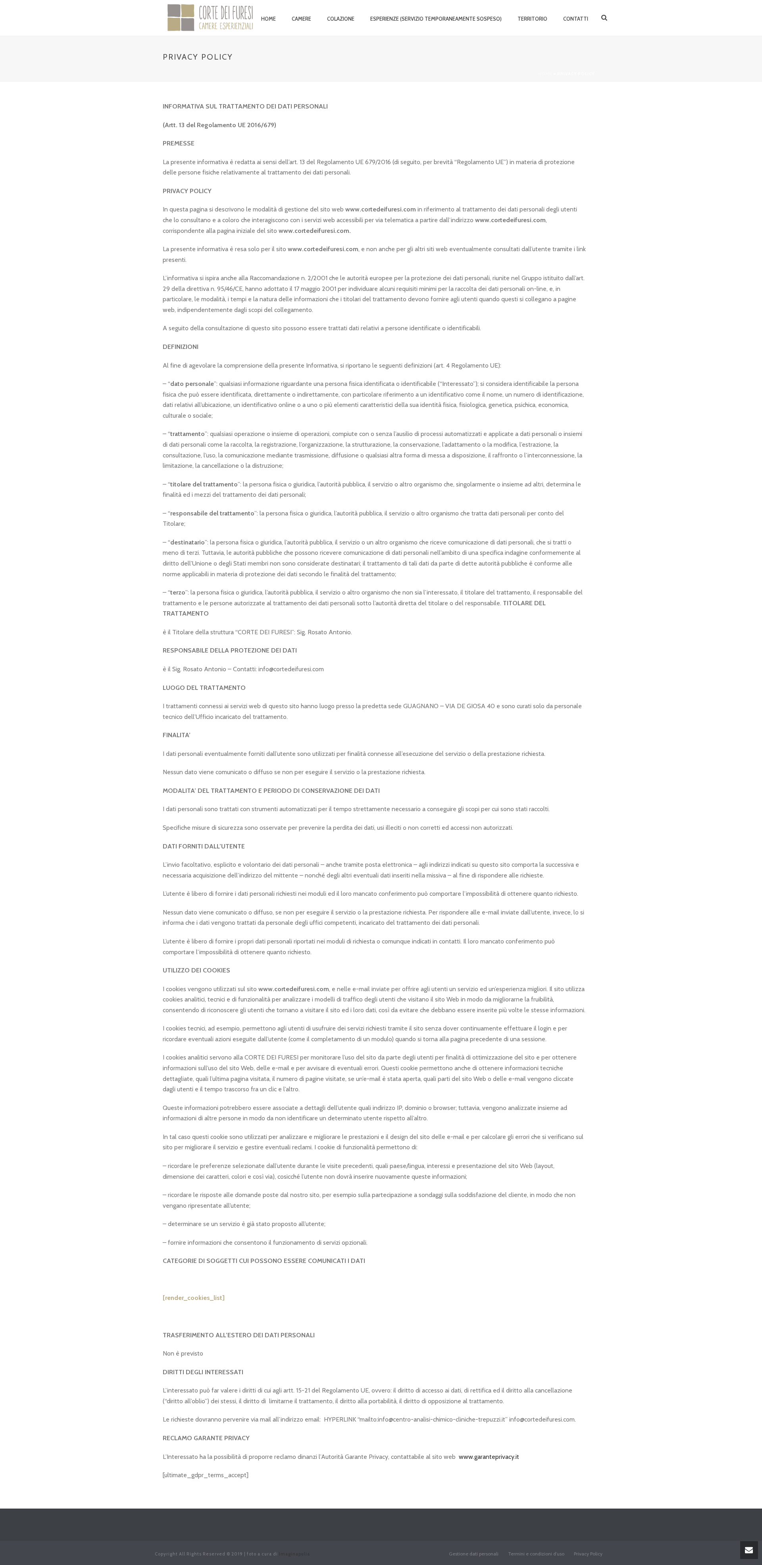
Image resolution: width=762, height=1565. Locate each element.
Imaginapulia (294, 1554)
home (268, 18)
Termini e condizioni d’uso (536, 1554)
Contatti (575, 18)
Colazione (340, 18)
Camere (301, 18)
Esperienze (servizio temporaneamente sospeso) (436, 18)
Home (545, 73)
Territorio (532, 18)
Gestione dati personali (473, 1554)
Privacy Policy (588, 1554)
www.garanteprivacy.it (489, 1456)
